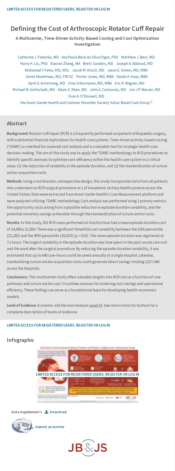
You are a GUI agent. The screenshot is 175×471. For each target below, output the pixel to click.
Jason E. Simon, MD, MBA (127, 70)
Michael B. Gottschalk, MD (34, 89)
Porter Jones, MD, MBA (95, 76)
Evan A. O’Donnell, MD (86, 96)
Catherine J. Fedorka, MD (38, 57)
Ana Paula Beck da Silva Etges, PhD (90, 57)
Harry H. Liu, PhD (34, 63)
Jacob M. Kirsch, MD (88, 70)
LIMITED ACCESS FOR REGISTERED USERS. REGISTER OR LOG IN (58, 9)
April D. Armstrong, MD (46, 83)
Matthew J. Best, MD (138, 57)
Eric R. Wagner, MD (129, 83)
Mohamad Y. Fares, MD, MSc (47, 70)
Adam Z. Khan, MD (72, 89)
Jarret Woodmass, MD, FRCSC (49, 76)
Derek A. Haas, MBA (132, 76)
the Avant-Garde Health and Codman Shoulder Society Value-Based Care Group (85, 102)
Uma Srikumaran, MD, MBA (90, 83)
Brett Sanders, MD (98, 63)
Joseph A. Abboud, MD (134, 63)
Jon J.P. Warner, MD (144, 89)
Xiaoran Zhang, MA (65, 63)
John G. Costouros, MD (108, 89)
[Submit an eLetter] (22, 432)
